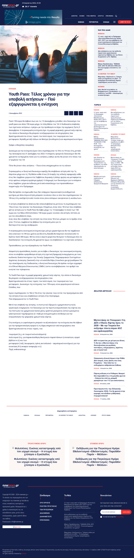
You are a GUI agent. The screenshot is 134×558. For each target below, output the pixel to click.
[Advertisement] (109, 254)
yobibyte (23, 553)
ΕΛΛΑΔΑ (12, 89)
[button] (116, 15)
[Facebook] (123, 16)
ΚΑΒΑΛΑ (101, 33)
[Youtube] (131, 16)
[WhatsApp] (81, 113)
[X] (128, 16)
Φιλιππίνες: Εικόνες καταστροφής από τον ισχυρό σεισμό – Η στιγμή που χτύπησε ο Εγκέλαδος (37, 462)
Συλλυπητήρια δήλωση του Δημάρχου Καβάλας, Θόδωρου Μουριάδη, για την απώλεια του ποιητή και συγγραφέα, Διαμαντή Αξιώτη (118, 183)
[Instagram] (126, 16)
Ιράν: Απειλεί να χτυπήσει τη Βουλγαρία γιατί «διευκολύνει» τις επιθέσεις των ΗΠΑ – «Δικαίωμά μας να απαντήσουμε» (110, 92)
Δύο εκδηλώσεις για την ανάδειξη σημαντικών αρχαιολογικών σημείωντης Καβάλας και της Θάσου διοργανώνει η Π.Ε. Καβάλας (110, 54)
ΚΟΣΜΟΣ (101, 87)
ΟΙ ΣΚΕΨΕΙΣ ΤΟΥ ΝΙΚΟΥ (106, 74)
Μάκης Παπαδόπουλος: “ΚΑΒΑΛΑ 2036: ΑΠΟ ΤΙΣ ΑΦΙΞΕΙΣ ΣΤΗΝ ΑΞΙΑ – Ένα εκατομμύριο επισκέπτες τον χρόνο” (110, 67)
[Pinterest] (76, 113)
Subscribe (126, 512)
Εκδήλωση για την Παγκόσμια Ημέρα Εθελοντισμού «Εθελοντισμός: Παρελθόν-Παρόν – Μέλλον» (97, 462)
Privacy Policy (119, 517)
